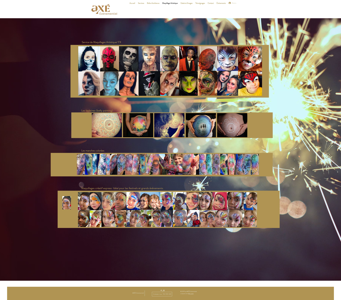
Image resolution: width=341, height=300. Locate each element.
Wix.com (191, 294)
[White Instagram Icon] (164, 290)
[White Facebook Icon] (161, 290)
